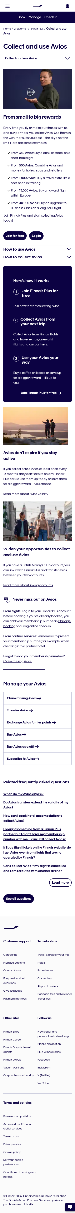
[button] (7, 6)
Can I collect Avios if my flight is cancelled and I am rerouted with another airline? (34, 868)
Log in (36, 236)
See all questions (18, 899)
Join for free (15, 236)
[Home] (37, 6)
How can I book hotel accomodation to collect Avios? (32, 818)
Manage (35, 17)
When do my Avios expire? (23, 794)
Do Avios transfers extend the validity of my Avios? (36, 805)
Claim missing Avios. (17, 661)
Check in (50, 17)
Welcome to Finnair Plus (29, 28)
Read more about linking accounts (28, 585)
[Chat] (70, 1207)
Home (7, 28)
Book (21, 17)
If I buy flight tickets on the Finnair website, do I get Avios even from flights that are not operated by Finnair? (37, 852)
